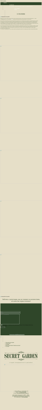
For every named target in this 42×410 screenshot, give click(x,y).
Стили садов (9, 11)
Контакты (6, 347)
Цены (5, 7)
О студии (8, 15)
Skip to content (3, 0)
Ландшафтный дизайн (12, 10)
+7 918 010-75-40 (24, 8)
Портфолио (7, 8)
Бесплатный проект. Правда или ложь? (16, 14)
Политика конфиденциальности (16, 334)
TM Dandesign (25, 397)
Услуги (5, 5)
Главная (11, 4)
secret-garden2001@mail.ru (22, 9)
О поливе (8, 12)
